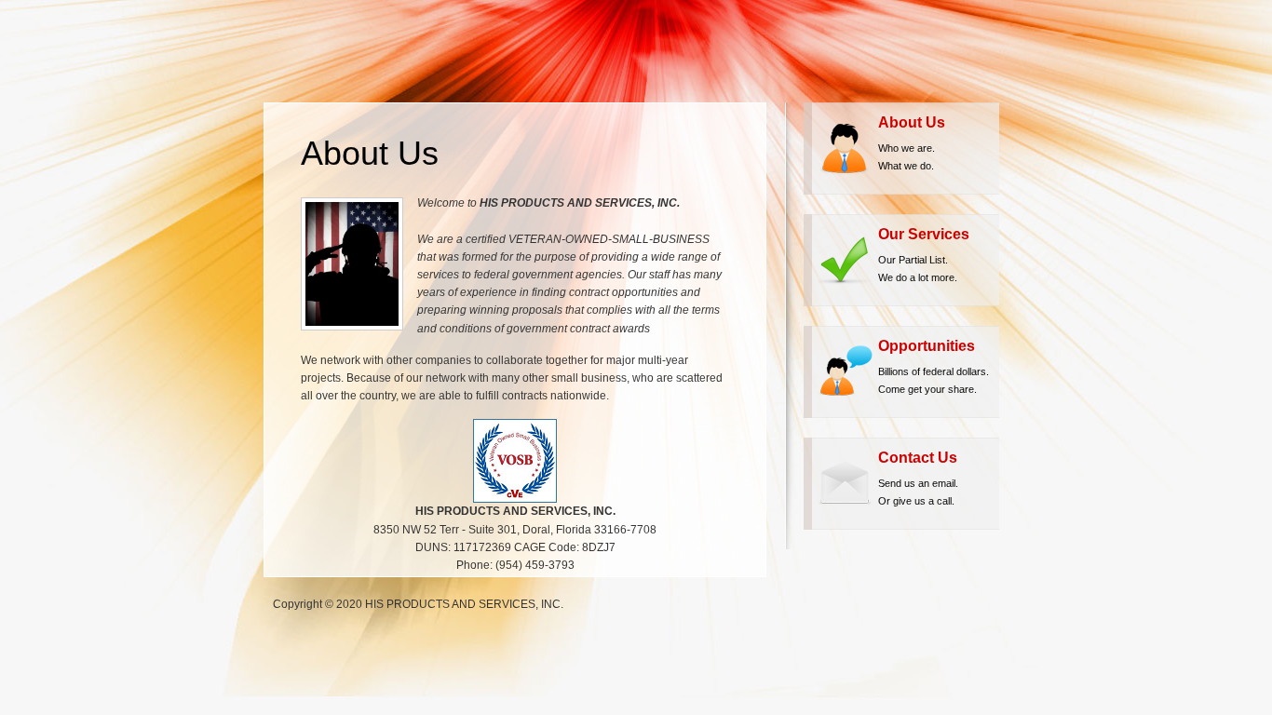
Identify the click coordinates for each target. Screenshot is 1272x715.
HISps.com (347, 51)
